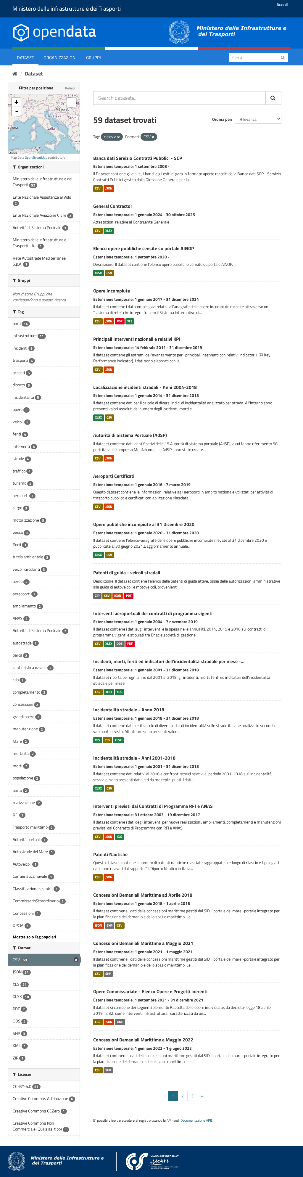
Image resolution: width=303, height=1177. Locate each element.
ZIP (97, 595)
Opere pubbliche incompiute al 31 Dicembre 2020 (143, 524)
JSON (108, 188)
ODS (120, 643)
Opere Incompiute (111, 290)
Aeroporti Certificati (113, 476)
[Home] (14, 74)
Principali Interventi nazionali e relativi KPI (136, 339)
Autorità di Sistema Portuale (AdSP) (130, 435)
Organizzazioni (60, 57)
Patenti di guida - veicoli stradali (126, 572)
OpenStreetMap (36, 157)
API (169, 1120)
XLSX (108, 230)
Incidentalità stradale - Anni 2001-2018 (134, 757)
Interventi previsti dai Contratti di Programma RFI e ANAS (153, 806)
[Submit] (282, 57)
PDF (120, 321)
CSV (98, 188)
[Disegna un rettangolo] (71, 102)
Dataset (25, 57)
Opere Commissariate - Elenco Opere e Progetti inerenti (150, 991)
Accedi (282, 4)
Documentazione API (195, 1120)
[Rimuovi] (118, 137)
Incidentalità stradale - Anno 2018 (128, 709)
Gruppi (93, 57)
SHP (109, 925)
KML (120, 1022)
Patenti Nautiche (110, 854)
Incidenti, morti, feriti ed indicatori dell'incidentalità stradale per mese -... (168, 661)
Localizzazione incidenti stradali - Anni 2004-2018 (145, 387)
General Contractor (112, 206)
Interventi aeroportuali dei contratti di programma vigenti (152, 613)
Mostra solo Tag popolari (34, 937)
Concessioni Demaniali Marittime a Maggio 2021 (143, 943)
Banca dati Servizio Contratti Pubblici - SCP (137, 158)
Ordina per (221, 119)
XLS (129, 321)
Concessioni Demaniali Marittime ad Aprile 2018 (142, 894)
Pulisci (70, 88)
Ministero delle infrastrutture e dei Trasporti (66, 8)
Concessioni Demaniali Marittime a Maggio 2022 (143, 1039)
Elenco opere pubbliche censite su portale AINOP (143, 248)
